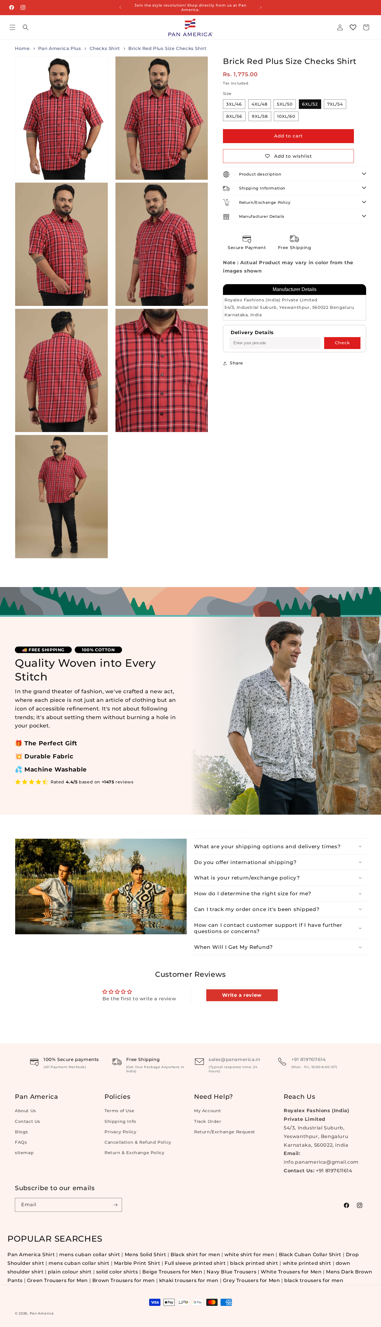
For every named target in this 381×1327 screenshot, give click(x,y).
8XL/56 (234, 116)
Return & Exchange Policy (134, 1152)
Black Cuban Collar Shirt (310, 1254)
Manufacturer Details (294, 289)
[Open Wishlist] (353, 27)
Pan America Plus (60, 48)
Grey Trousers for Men (251, 1280)
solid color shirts (117, 1272)
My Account (207, 1110)
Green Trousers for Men (58, 1280)
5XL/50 (285, 104)
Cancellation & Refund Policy (137, 1142)
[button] (12, 27)
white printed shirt (307, 1263)
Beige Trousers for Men (173, 1272)
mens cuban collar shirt (89, 1254)
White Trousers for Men (291, 1272)
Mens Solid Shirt (145, 1254)
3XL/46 (234, 104)
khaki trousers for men (188, 1280)
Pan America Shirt (31, 1254)
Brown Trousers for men (123, 1280)
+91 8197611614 (308, 1059)
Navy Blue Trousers (231, 1272)
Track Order (207, 1121)
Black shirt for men (195, 1254)
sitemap (24, 1152)
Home (22, 48)
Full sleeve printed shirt (195, 1263)
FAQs (21, 1142)
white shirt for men (249, 1254)
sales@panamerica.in (234, 1059)
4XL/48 (260, 104)
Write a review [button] (241, 995)
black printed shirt (254, 1263)
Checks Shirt (105, 48)
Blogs (21, 1131)
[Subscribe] (115, 1205)
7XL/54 (335, 104)
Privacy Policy (120, 1131)
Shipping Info (120, 1121)
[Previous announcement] (120, 7)
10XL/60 (286, 116)
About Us (25, 1110)
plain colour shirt (70, 1272)
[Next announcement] (260, 7)
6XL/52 (310, 104)
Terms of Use (119, 1110)
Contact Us (27, 1121)
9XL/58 (260, 116)
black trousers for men (313, 1280)
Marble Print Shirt (137, 1263)
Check (342, 343)
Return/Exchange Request (224, 1131)
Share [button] (236, 363)
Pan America (42, 1313)
